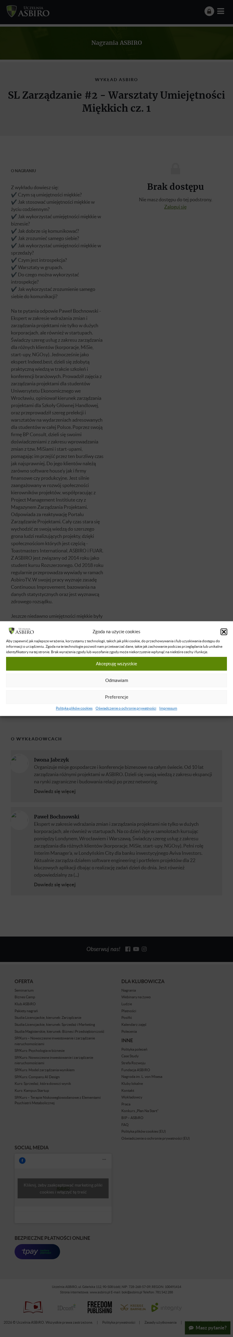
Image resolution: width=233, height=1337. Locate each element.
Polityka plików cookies (74, 708)
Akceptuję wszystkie (116, 664)
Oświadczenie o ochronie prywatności (126, 708)
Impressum (168, 708)
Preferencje (116, 697)
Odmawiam (116, 680)
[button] (224, 632)
